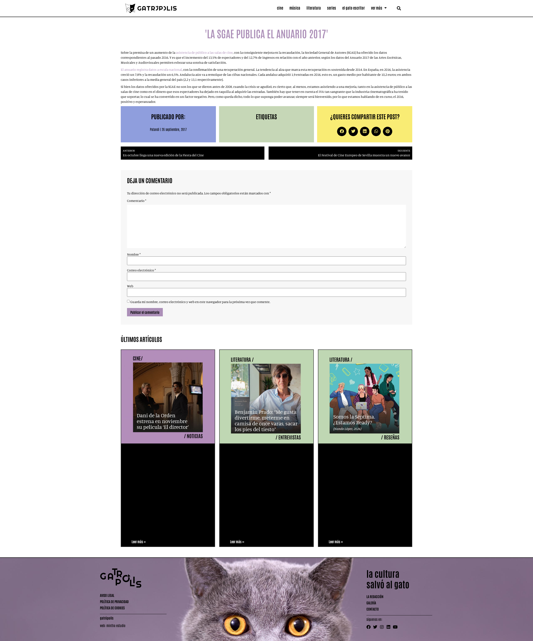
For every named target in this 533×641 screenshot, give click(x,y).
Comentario (136, 200)
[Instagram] (382, 627)
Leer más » (139, 541)
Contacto (372, 609)
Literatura (313, 7)
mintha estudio (115, 625)
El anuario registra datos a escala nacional (151, 69)
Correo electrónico (141, 270)
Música (294, 7)
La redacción (374, 596)
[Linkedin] (388, 627)
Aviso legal (107, 595)
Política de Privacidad (114, 601)
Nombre (134, 254)
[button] (398, 8)
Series (331, 7)
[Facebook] (368, 627)
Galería (371, 603)
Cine (280, 7)
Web (130, 286)
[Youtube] (395, 627)
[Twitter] (375, 627)
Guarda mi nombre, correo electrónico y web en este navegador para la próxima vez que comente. (200, 301)
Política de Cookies (112, 608)
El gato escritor (353, 7)
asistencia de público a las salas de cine (204, 52)
